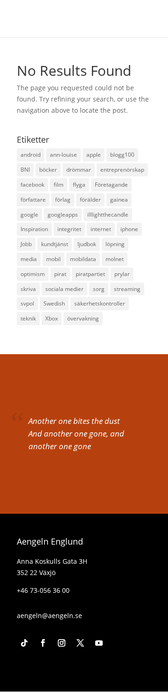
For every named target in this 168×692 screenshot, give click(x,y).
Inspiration (34, 229)
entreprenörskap (122, 170)
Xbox (51, 318)
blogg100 (122, 155)
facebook (32, 185)
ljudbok (86, 244)
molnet (114, 259)
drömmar (78, 170)
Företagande (111, 185)
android (31, 155)
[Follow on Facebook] (42, 642)
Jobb (26, 244)
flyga (79, 185)
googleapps (63, 215)
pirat (60, 274)
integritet (69, 229)
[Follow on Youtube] (98, 642)
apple (93, 155)
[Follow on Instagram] (61, 642)
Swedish (54, 303)
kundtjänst (54, 244)
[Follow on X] (80, 642)
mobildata (83, 259)
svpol (27, 303)
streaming (127, 289)
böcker (48, 170)
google (29, 215)
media (29, 259)
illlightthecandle (107, 215)
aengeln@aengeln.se (49, 615)
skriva (28, 289)
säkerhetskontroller (99, 303)
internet (101, 229)
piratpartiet (90, 274)
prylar (122, 274)
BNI (25, 170)
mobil (53, 259)
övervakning (83, 318)
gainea (119, 200)
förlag (62, 200)
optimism (33, 274)
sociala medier (64, 289)
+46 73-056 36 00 (43, 590)
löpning (115, 244)
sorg (99, 289)
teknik (28, 318)
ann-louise (63, 155)
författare (33, 200)
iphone (129, 229)
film (58, 185)
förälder (90, 200)
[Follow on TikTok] (24, 642)
